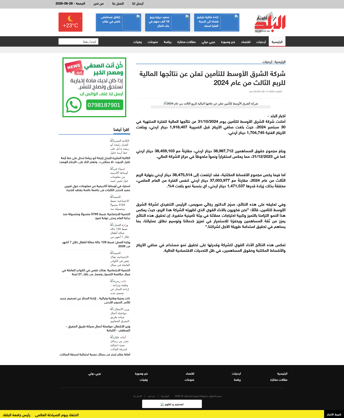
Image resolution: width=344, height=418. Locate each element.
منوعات (153, 41)
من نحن (99, 2)
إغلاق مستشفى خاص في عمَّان (110, 18)
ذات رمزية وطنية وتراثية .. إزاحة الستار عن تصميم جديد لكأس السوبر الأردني (95, 300)
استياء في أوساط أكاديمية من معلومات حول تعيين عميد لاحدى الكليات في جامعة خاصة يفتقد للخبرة (97, 187)
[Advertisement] (210, 303)
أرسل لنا (137, 2)
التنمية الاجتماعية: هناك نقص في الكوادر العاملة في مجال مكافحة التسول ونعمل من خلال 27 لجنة (96, 272)
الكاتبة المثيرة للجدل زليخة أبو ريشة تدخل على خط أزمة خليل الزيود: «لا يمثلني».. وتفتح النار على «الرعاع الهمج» (94, 159)
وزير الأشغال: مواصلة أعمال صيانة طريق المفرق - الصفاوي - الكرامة (98, 328)
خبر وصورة (228, 41)
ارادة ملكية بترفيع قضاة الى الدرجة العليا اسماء (207, 21)
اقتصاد (245, 41)
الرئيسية (277, 41)
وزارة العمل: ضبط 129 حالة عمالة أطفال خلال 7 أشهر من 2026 (96, 244)
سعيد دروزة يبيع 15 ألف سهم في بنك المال (159, 21)
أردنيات (261, 41)
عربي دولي (208, 41)
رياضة (167, 41)
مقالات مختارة (186, 41)
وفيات (137, 41)
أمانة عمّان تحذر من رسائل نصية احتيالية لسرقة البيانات (95, 354)
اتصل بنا (118, 2)
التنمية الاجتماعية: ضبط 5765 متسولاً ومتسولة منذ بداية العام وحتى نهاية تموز (96, 216)
